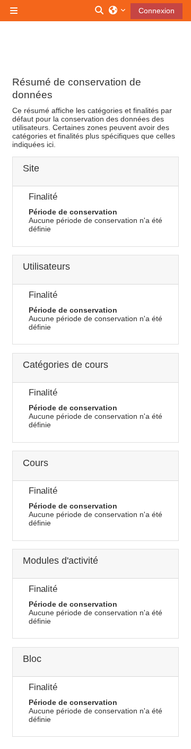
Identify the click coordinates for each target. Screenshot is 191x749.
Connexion (156, 10)
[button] (100, 11)
